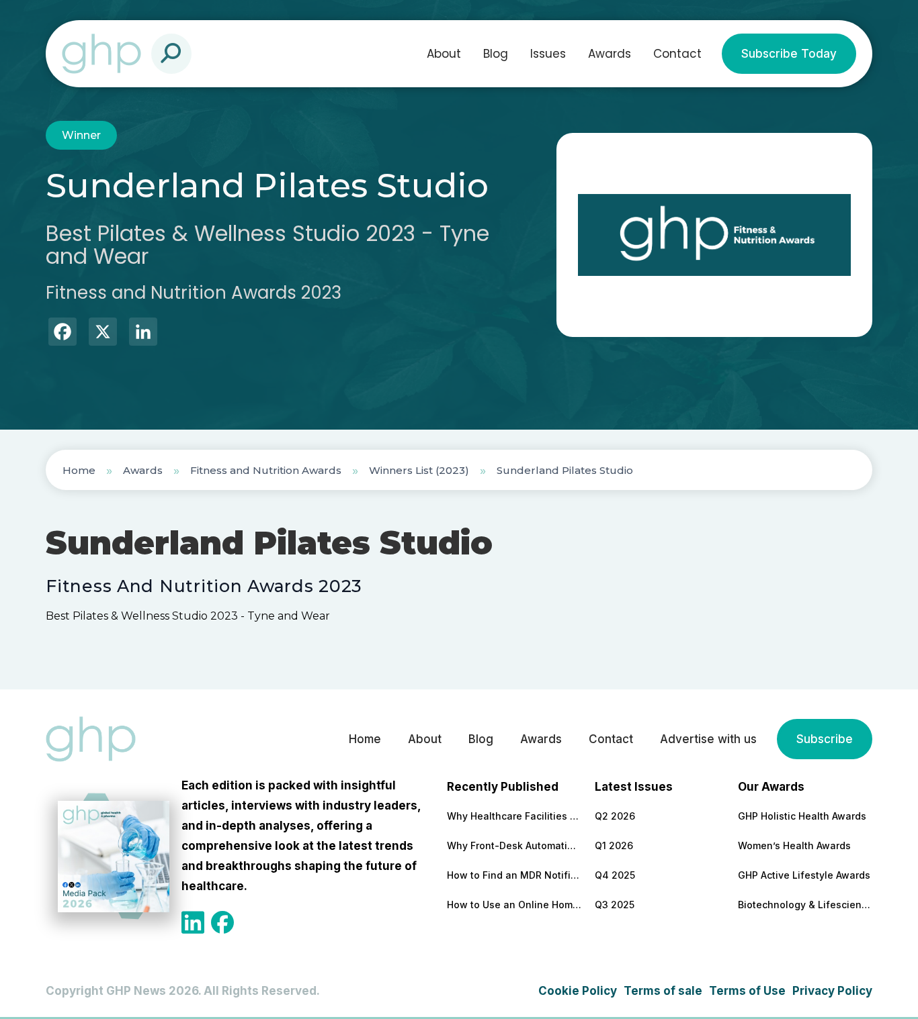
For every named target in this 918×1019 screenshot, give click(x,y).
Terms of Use (747, 991)
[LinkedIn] (143, 333)
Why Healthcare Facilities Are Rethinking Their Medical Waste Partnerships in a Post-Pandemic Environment (514, 816)
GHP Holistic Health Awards (802, 816)
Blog (495, 54)
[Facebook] (62, 333)
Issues (548, 54)
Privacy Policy (832, 991)
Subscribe (824, 739)
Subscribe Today (789, 53)
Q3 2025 (614, 904)
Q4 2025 (615, 875)
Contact (677, 54)
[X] (103, 333)
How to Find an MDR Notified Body (514, 875)
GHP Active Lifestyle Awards (804, 875)
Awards (609, 54)
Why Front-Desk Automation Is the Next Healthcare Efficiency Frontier (514, 845)
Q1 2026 (614, 845)
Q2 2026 (615, 816)
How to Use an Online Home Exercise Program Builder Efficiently (514, 904)
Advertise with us (708, 739)
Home (78, 470)
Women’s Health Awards (794, 845)
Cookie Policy (577, 991)
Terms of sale (663, 991)
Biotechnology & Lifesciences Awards (805, 904)
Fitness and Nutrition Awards (265, 470)
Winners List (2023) (419, 470)
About (444, 54)
